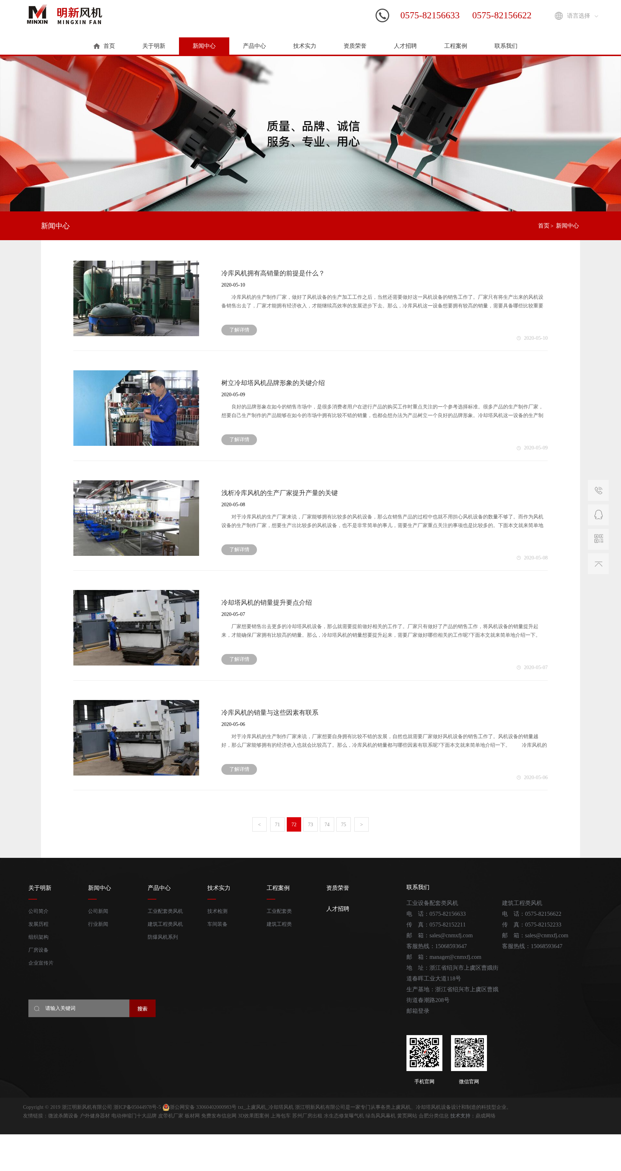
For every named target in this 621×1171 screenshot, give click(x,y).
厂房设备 (38, 950)
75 (343, 824)
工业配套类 (279, 911)
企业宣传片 (41, 963)
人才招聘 (405, 46)
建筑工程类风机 (165, 924)
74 (327, 824)
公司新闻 (98, 911)
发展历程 (38, 924)
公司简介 (38, 911)
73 (310, 824)
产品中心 (254, 46)
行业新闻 (98, 924)
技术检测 (217, 911)
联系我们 (506, 46)
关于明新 (153, 46)
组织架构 (38, 937)
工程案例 (455, 46)
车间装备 (217, 924)
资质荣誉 (355, 46)
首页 (109, 46)
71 (277, 824)
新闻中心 (204, 46)
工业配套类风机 (165, 911)
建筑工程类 (279, 924)
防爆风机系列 (163, 937)
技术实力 (304, 46)
